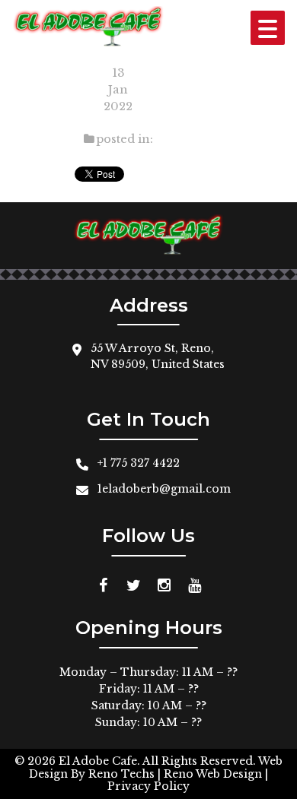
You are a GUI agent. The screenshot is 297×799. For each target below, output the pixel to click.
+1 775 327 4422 (138, 463)
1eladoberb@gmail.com (164, 489)
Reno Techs (121, 774)
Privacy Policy (148, 786)
